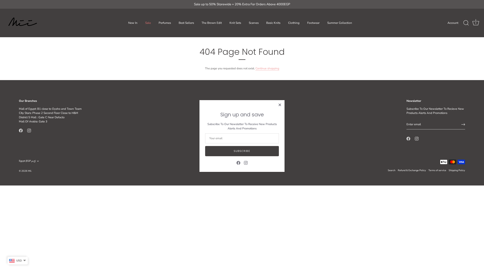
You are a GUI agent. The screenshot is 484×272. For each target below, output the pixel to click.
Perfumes (165, 23)
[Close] (280, 105)
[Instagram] (246, 163)
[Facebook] (238, 163)
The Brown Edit (212, 23)
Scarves (254, 23)
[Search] (466, 23)
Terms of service (437, 170)
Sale (148, 23)
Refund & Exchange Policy (412, 170)
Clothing (293, 23)
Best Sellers (186, 23)
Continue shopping (267, 68)
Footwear (313, 23)
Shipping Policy (457, 170)
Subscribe (242, 151)
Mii (29, 171)
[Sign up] (463, 124)
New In (132, 23)
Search (391, 170)
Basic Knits (273, 23)
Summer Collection (339, 23)
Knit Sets (235, 23)
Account (453, 23)
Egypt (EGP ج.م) (27, 161)
